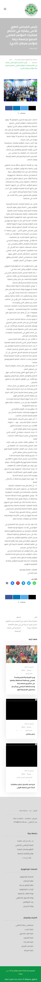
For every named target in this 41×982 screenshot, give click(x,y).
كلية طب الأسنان (21, 777)
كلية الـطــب (29, 929)
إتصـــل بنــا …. (26, 857)
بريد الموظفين (28, 902)
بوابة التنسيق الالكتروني (24, 897)
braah (23, 670)
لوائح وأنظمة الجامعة (25, 853)
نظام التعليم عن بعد (26, 885)
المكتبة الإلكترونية (26, 876)
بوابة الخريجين (28, 906)
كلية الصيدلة (28, 950)
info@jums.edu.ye (20, 822)
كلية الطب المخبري (26, 933)
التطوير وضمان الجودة (25, 849)
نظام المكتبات (28, 881)
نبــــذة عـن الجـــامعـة (25, 840)
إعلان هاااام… (30, 734)
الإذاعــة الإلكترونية (26, 889)
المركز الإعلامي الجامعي (24, 845)
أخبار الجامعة (33, 48)
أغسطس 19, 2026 (29, 771)
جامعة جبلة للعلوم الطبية (14, 979)
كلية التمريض (28, 937)
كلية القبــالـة (28, 942)
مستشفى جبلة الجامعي (24, 925)
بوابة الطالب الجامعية (25, 893)
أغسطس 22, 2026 (29, 724)
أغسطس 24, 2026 (29, 667)
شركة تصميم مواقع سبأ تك (17, 970)
